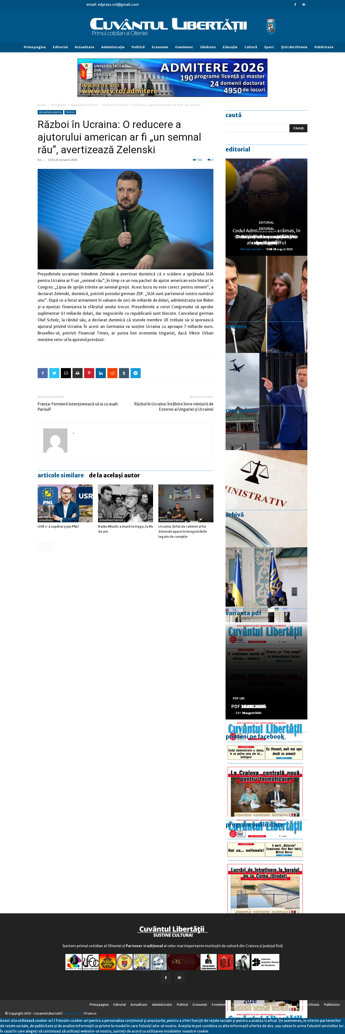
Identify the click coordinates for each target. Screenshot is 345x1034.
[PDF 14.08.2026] (266, 865)
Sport (269, 47)
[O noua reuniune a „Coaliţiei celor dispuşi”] (266, 595)
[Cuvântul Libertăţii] (172, 26)
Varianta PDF (243, 613)
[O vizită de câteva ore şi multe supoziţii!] (266, 401)
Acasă (42, 105)
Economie (160, 47)
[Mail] (303, 4)
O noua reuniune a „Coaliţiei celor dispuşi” (266, 240)
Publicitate (323, 47)
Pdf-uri (238, 698)
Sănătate (208, 47)
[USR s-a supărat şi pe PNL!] (65, 503)
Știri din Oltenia (294, 47)
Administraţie (113, 47)
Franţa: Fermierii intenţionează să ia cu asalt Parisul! (78, 407)
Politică (138, 47)
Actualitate (84, 47)
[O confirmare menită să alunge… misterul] (266, 304)
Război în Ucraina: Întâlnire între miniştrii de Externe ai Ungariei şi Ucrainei (173, 407)
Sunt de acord (221, 1031)
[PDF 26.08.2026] (266, 768)
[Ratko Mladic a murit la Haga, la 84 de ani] (125, 503)
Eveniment (184, 47)
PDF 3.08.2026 (247, 706)
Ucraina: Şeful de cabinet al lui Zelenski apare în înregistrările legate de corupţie (182, 531)
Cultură (250, 47)
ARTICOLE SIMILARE (61, 475)
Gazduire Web (73, 1013)
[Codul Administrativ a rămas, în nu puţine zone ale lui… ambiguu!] (266, 498)
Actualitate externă (84, 105)
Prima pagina (35, 47)
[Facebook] (295, 4)
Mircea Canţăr (251, 249)
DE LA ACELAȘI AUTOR (114, 475)
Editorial (60, 47)
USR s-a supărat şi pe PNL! (58, 526)
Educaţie (230, 47)
